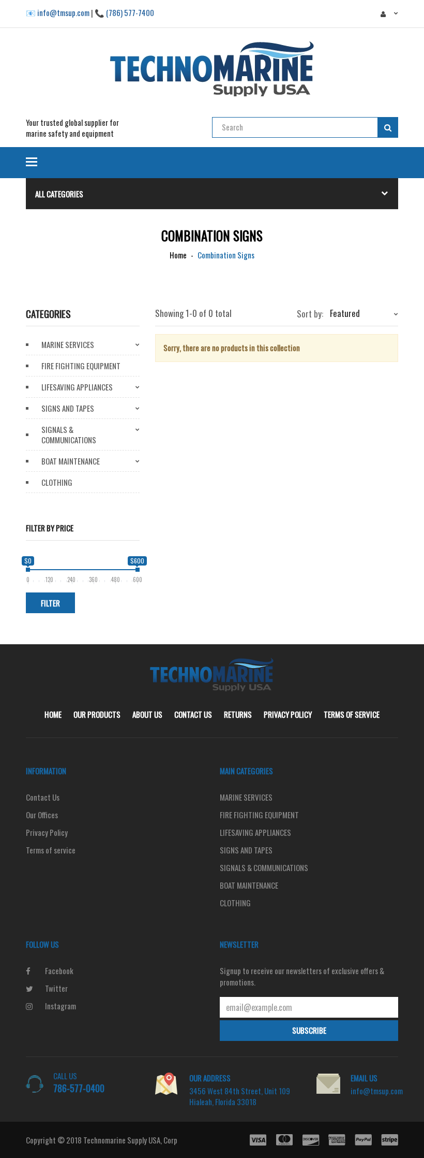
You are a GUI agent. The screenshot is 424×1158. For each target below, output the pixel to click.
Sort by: (310, 314)
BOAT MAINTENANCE (70, 461)
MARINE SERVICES (67, 344)
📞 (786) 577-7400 (124, 12)
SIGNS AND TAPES (67, 408)
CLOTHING (56, 482)
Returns (238, 714)
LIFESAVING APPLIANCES (77, 387)
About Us (147, 714)
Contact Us (193, 714)
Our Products (96, 714)
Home (53, 714)
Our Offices (42, 814)
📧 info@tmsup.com (57, 12)
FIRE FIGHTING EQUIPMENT (80, 365)
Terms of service (352, 714)
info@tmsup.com (377, 1090)
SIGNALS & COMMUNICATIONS (68, 434)
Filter (50, 603)
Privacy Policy (288, 714)
